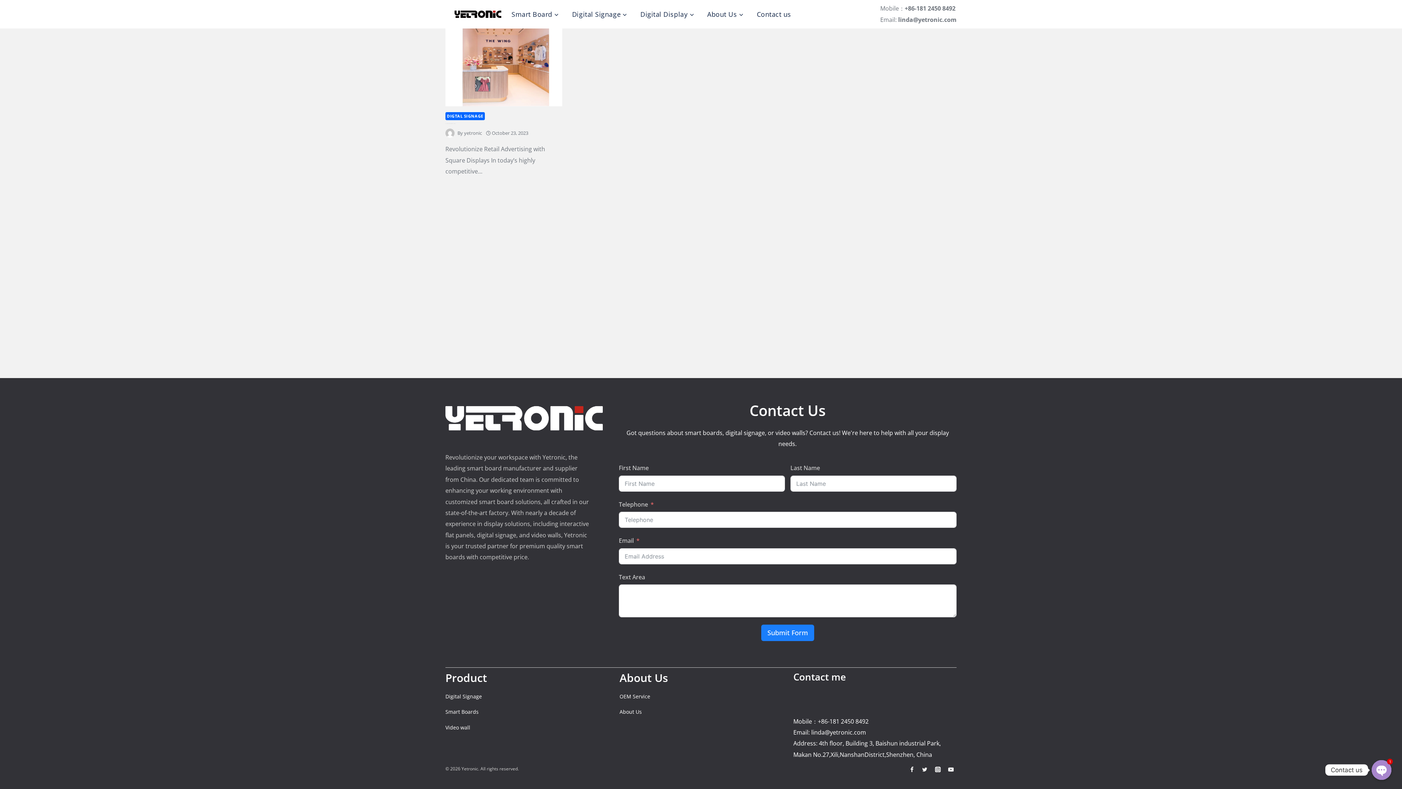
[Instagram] (937, 769)
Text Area (632, 577)
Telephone (633, 504)
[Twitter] (925, 769)
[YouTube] (951, 769)
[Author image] (450, 133)
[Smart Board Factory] (478, 14)
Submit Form (787, 632)
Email (626, 541)
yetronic (473, 133)
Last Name (805, 468)
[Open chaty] (1381, 770)
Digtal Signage (465, 116)
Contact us (774, 14)
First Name (634, 468)
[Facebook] (912, 769)
